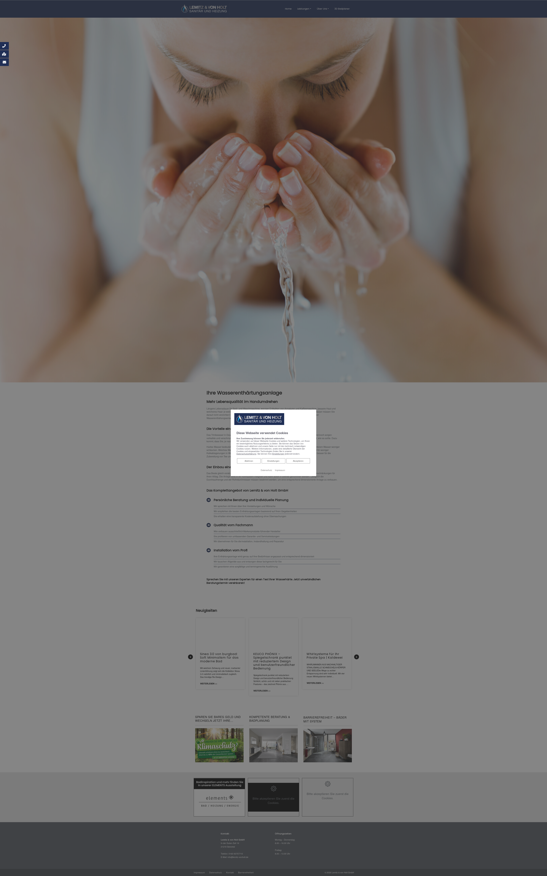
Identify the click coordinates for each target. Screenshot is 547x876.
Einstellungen (273, 460)
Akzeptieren (298, 460)
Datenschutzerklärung (246, 453)
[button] (4, 46)
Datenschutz (266, 469)
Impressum (280, 469)
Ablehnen (248, 460)
